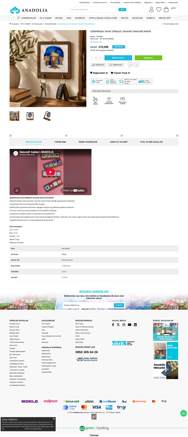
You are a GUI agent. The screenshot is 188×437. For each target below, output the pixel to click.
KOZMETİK (80, 18)
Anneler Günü (14, 330)
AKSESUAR (137, 18)
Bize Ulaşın (79, 324)
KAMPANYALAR (29, 18)
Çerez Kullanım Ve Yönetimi (14, 429)
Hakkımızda (46, 350)
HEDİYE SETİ (165, 18)
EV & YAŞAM (45, 18)
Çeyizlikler (45, 369)
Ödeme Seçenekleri (88, 142)
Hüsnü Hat (13, 345)
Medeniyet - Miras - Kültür (18, 367)
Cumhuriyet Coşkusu (17, 361)
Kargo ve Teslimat (119, 142)
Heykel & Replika (48, 327)
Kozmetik (45, 333)
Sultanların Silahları (16, 382)
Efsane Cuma (14, 327)
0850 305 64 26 (86, 352)
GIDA (69, 18)
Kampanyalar (173, 2)
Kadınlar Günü (15, 324)
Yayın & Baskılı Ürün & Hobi (51, 336)
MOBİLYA (151, 18)
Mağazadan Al (100, 73)
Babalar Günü (14, 333)
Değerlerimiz (46, 354)
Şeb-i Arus (13, 358)
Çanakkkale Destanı (17, 364)
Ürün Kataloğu (115, 2)
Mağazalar (148, 2)
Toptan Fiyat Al (121, 73)
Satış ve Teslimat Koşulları (84, 327)
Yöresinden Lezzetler (17, 370)
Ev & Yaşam (46, 324)
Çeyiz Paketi (14, 336)
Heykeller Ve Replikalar (18, 379)
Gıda (43, 330)
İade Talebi (79, 342)
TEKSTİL (124, 18)
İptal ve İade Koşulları (151, 142)
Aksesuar (45, 342)
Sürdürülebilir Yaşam (49, 366)
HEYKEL (59, 18)
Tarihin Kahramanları (17, 342)
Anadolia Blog (84, 2)
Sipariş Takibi (160, 2)
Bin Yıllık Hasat (15, 354)
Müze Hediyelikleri (16, 376)
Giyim (44, 339)
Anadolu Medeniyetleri (17, 351)
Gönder (119, 305)
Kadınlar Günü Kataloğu (132, 2)
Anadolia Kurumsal (99, 2)
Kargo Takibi (79, 339)
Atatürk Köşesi (15, 339)
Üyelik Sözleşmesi (81, 330)
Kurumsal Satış (47, 360)
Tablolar (12, 348)
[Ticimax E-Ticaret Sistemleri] (94, 436)
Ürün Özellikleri (34, 142)
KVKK (77, 336)
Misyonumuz (46, 357)
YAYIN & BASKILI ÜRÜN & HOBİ (103, 18)
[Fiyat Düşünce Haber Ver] (136, 64)
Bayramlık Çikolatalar (17, 373)
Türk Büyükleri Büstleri (17, 385)
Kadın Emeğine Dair (49, 363)
